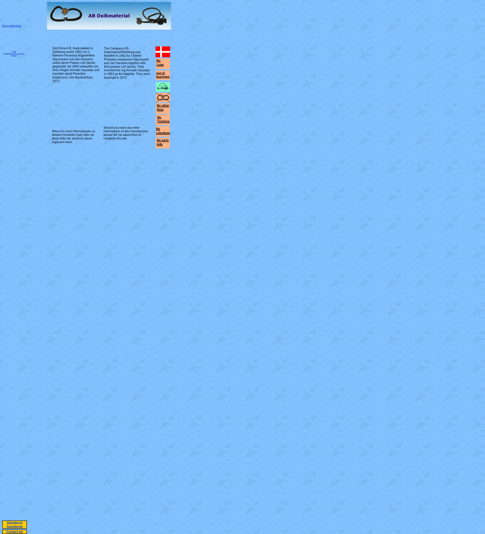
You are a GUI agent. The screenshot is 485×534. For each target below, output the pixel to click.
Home (14, 55)
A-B (14, 52)
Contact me (14, 531)
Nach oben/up (11, 25)
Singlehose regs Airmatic (14, 54)
